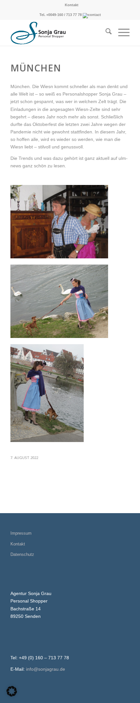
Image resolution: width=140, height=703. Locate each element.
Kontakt (71, 5)
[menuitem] (72, 5)
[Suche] (105, 33)
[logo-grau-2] (57, 33)
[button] (11, 691)
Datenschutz (22, 554)
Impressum (21, 533)
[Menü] (121, 33)
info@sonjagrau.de (45, 669)
